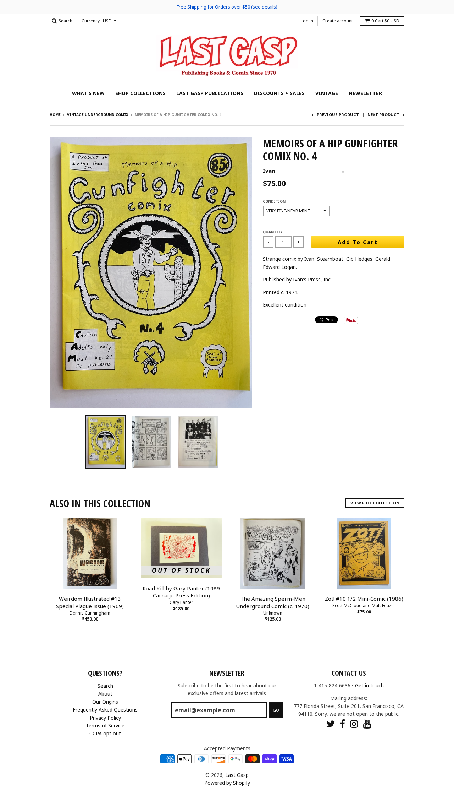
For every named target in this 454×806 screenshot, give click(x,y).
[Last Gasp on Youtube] (367, 723)
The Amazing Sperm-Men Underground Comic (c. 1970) (272, 602)
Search (105, 685)
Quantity (273, 231)
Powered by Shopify (227, 782)
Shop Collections (140, 93)
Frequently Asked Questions (105, 709)
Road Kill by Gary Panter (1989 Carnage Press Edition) (181, 592)
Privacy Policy (105, 717)
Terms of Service (105, 725)
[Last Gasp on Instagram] (354, 723)
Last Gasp (237, 775)
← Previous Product (335, 114)
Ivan (269, 170)
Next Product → (385, 114)
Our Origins (105, 701)
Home (55, 114)
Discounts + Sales (279, 93)
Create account (337, 21)
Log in (307, 21)
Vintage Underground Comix (97, 114)
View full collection (374, 502)
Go (276, 710)
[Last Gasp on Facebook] (342, 723)
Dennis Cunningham (90, 613)
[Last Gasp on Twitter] (330, 723)
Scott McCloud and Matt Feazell (364, 605)
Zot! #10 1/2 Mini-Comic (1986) (364, 598)
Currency (91, 21)
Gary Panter (181, 602)
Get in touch (369, 685)
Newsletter (365, 93)
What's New (88, 93)
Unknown (272, 613)
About (105, 693)
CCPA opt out (105, 733)
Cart (385, 21)
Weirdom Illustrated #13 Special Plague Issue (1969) (90, 602)
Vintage (326, 93)
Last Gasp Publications (209, 93)
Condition (274, 201)
